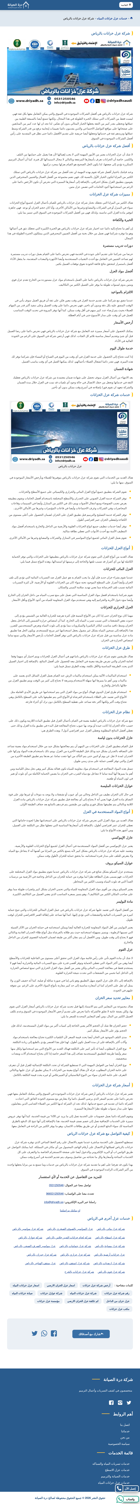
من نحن (125, 1437)
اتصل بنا (125, 1425)
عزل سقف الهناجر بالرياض (40, 1263)
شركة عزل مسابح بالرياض (110, 1246)
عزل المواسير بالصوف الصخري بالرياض (70, 1229)
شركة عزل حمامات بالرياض (75, 1246)
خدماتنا (125, 1431)
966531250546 (55, 1193)
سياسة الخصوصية (119, 1444)
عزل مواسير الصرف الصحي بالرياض (35, 1246)
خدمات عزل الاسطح (117, 1470)
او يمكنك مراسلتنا (70, 1210)
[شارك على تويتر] (34, 1334)
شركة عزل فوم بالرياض (111, 1272)
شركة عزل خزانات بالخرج (79, 1272)
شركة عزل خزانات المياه (83, 1293)
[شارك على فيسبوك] (53, 1334)
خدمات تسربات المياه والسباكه (111, 1463)
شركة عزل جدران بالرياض (42, 1254)
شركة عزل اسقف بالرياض (74, 1263)
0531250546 (56, 1185)
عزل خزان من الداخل (117, 1301)
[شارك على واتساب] (44, 1334)
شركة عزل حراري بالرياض (75, 1254)
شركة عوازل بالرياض (30, 1237)
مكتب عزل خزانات (119, 1309)
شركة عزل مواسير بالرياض (27, 1229)
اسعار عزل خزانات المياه (26, 1285)
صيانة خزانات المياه (22, 1293)
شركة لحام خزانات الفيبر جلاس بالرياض (68, 1237)
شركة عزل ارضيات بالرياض (109, 1263)
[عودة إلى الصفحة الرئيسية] (131, 18)
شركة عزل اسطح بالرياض (110, 1237)
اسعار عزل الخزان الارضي (61, 1285)
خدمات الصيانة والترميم (115, 1476)
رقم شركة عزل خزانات (116, 1293)
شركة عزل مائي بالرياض (111, 1229)
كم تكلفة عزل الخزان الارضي (83, 1301)
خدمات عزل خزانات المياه (112, 18)
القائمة (125, 5)
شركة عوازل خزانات (51, 1293)
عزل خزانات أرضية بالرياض (109, 1254)
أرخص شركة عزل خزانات (96, 1285)
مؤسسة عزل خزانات (48, 1301)
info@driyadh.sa (53, 1202)
